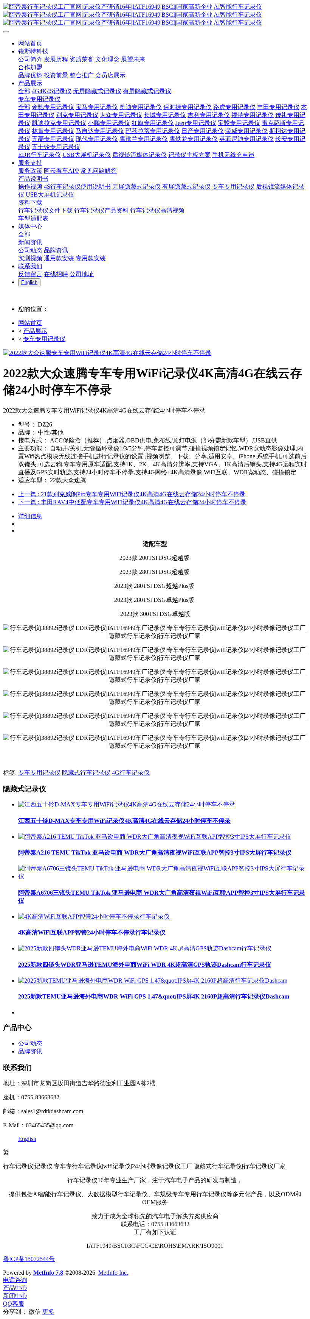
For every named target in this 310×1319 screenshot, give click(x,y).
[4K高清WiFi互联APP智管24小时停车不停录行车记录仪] (94, 916)
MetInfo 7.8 (48, 1272)
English (27, 1139)
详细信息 (30, 516)
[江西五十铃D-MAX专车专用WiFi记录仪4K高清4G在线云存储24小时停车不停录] (126, 804)
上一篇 (131, 494)
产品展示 (35, 331)
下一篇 (132, 502)
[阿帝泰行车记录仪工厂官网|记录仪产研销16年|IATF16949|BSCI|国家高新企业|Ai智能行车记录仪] (155, 15)
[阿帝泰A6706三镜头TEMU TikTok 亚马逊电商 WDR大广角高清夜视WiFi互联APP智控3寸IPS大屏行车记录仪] (162, 876)
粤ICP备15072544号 (29, 1259)
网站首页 (30, 323)
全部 (24, 91)
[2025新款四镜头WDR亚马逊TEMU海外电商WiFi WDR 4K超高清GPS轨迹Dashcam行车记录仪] (144, 948)
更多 (48, 1311)
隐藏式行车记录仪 (86, 772)
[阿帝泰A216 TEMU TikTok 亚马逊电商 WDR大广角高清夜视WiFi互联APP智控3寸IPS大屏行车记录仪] (154, 836)
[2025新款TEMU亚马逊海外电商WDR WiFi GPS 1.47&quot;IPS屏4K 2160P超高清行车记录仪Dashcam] (152, 980)
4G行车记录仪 (131, 772)
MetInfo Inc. (113, 1272)
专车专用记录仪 (44, 339)
